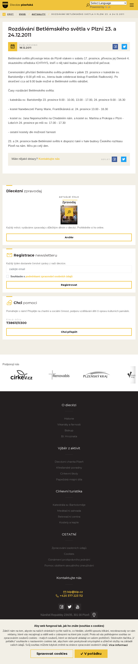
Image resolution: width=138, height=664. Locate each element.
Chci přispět (69, 331)
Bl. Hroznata (69, 436)
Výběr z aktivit (69, 448)
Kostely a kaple (69, 522)
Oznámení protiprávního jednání (69, 559)
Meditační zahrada (69, 510)
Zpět (10, 14)
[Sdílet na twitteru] (124, 46)
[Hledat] (88, 5)
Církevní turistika (69, 491)
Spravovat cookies (52, 654)
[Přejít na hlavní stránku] (18, 5)
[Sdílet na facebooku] (115, 46)
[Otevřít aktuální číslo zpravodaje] (69, 212)
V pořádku (92, 654)
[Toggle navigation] (131, 5)
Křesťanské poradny (69, 467)
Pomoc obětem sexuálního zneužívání (69, 565)
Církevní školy (69, 473)
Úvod (22, 14)
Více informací (118, 645)
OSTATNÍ (69, 534)
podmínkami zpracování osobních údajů (49, 276)
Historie (69, 418)
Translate (116, 6)
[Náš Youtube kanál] (77, 607)
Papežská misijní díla (69, 479)
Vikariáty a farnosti (69, 424)
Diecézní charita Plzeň (69, 461)
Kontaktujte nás (49, 158)
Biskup (69, 430)
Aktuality (39, 14)
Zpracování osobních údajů (69, 548)
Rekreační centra (69, 516)
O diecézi (69, 405)
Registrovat (69, 284)
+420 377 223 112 (71, 595)
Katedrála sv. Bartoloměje (69, 504)
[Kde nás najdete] (94, 615)
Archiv (69, 237)
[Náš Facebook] (61, 607)
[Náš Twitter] (69, 607)
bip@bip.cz (75, 591)
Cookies (69, 553)
